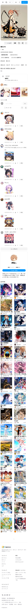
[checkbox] (4, 107)
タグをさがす (18, 560)
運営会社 (20, 604)
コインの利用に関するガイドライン (10, 602)
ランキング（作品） (6, 572)
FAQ (20, 602)
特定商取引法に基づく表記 (8, 600)
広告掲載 (11, 604)
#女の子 (8, 65)
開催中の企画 (18, 574)
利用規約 (4, 598)
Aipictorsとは (5, 586)
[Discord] (5, 595)
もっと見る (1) (14, 249)
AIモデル (4, 564)
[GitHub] (9, 595)
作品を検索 (17, 557)
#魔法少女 (3, 65)
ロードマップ (5, 588)
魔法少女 (8, 61)
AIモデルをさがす (19, 562)
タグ (3, 566)
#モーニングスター (15, 65)
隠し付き (7, 107)
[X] (2, 595)
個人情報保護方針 (11, 598)
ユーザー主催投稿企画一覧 (20, 579)
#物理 (22, 65)
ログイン (25, 2)
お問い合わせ (5, 604)
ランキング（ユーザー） (6, 575)
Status (15, 604)
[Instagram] (7, 595)
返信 (22, 125)
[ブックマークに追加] (19, 43)
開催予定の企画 (18, 576)
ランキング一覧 (5, 578)
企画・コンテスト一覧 (20, 572)
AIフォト (4, 560)
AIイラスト (4, 557)
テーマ (3, 562)
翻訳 (1, 70)
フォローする (14, 270)
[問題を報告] (18, 126)
